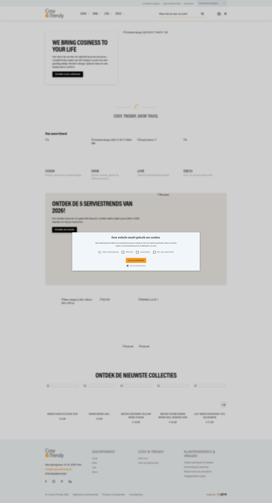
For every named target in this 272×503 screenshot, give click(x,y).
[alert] (136, 251)
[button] (136, 251)
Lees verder (152, 246)
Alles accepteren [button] (136, 260)
